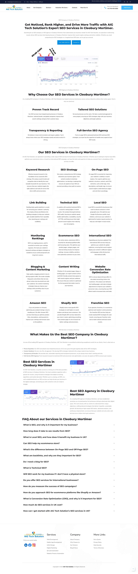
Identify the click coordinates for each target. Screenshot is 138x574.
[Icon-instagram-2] (130, 1)
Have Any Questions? (112, 6)
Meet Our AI (84, 7)
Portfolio (127, 7)
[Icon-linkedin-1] (127, 1)
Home (28, 7)
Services (48, 7)
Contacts (74, 7)
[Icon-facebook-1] (124, 1)
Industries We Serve (61, 7)
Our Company (37, 7)
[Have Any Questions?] (105, 8)
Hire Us (119, 1)
